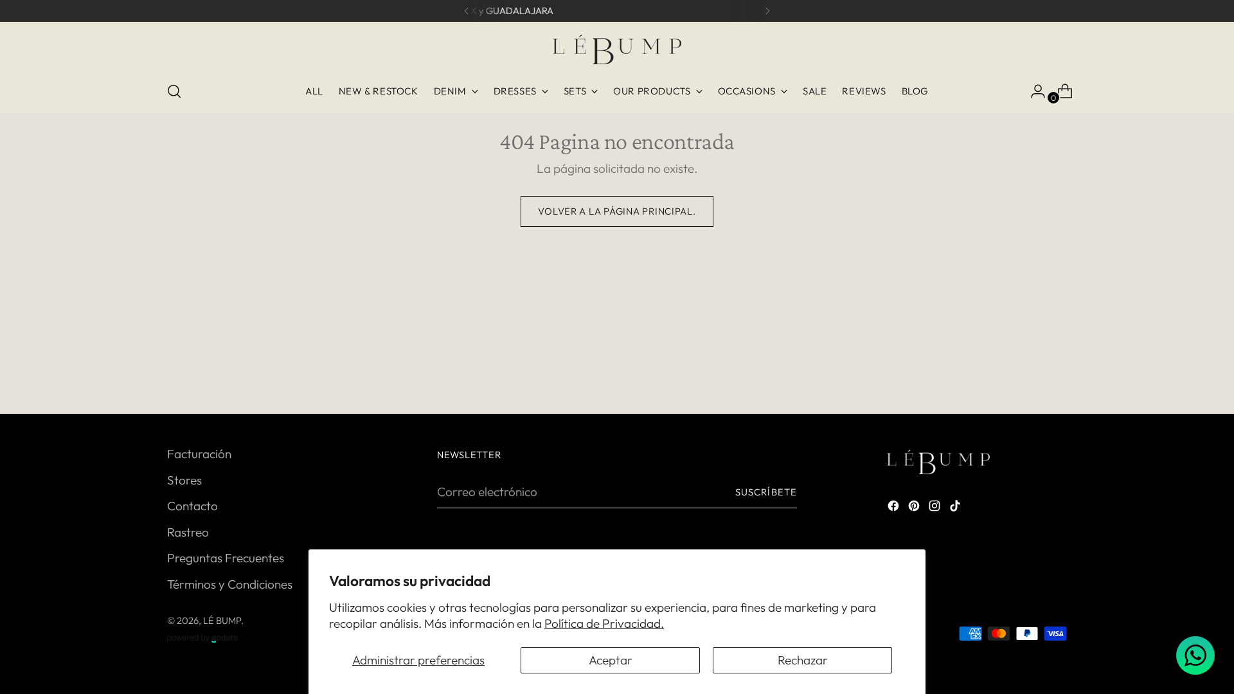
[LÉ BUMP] (617, 49)
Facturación (199, 453)
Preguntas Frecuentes (225, 557)
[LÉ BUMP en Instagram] (935, 508)
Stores (184, 480)
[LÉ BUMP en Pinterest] (915, 508)
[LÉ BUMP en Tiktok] (956, 508)
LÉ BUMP (222, 620)
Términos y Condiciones (229, 584)
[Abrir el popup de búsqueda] (174, 91)
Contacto (192, 505)
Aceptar (610, 660)
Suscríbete (766, 492)
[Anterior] (466, 11)
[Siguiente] (767, 11)
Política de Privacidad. (604, 623)
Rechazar (803, 660)
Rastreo (188, 532)
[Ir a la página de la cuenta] (1033, 91)
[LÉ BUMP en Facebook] (894, 508)
